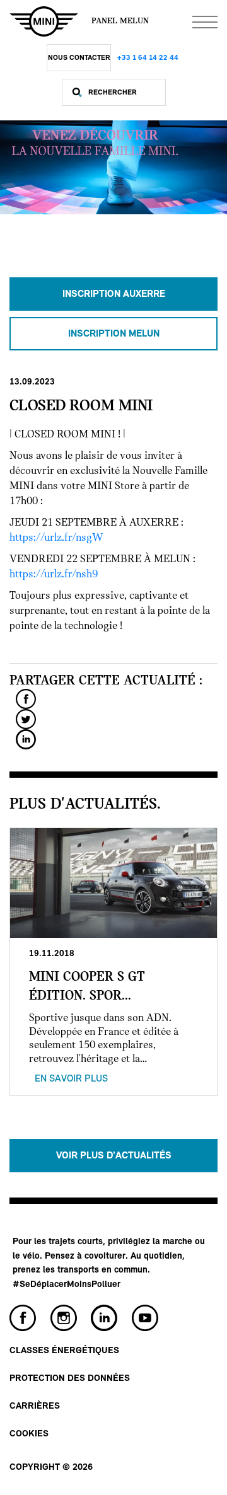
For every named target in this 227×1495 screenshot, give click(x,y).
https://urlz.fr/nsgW (56, 538)
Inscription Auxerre (113, 294)
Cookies (29, 1434)
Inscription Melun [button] (114, 334)
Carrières (34, 1406)
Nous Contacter (79, 58)
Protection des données (69, 1378)
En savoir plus (71, 1079)
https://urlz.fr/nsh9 (53, 574)
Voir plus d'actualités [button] (114, 1156)
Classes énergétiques (64, 1351)
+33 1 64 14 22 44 (147, 58)
